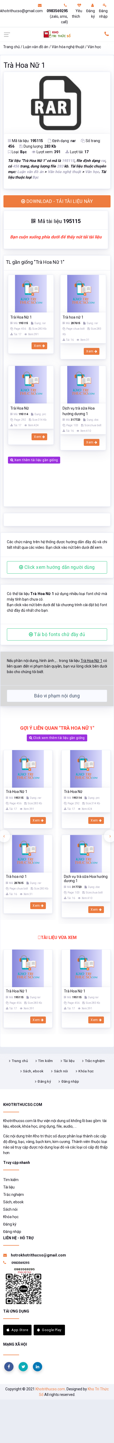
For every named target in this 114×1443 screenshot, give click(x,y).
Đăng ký (90, 14)
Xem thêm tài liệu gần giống (35, 460)
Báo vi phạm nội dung (57, 695)
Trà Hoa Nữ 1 (24, 65)
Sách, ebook (33, 1071)
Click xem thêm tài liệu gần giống (58, 738)
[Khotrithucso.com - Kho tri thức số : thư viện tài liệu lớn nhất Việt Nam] (57, 34)
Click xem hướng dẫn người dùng (59, 567)
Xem (38, 346)
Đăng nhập (103, 14)
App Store (19, 1330)
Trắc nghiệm (95, 1061)
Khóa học (86, 1071)
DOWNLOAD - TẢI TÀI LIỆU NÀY (59, 201)
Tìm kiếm (45, 1061)
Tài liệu (68, 1061)
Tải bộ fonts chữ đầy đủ (59, 634)
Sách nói (61, 1071)
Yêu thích (77, 14)
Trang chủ (11, 47)
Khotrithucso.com (50, 1389)
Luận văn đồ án (35, 47)
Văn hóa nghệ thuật (68, 47)
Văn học (94, 47)
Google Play (51, 1330)
